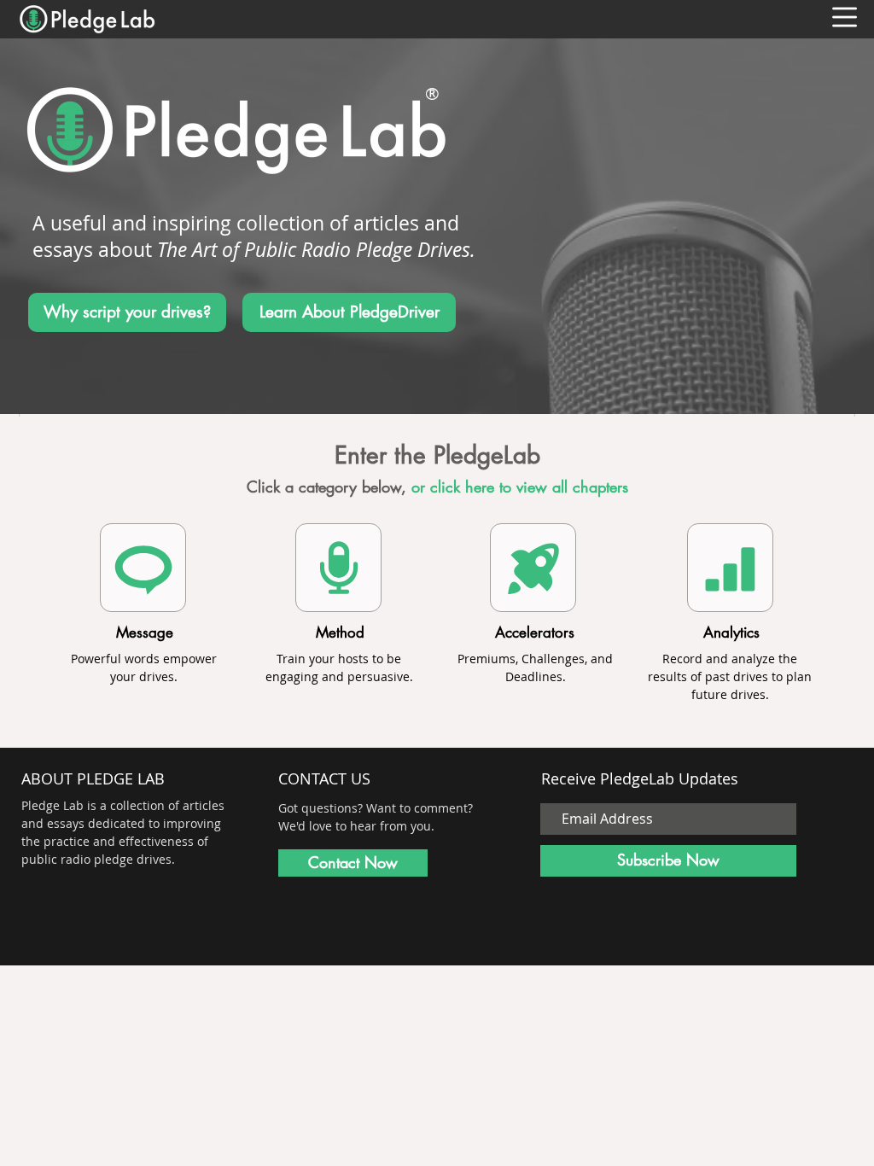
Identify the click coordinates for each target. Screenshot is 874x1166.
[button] (844, 17)
